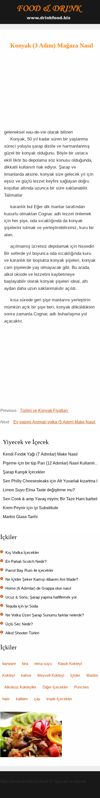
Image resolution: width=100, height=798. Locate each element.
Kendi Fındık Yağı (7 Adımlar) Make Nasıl (41, 454)
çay (37, 699)
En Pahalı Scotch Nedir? (26, 561)
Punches (81, 687)
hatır (6, 699)
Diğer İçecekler (55, 687)
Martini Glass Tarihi (21, 517)
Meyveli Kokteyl (50, 675)
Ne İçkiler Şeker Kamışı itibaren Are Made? (42, 579)
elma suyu (43, 663)
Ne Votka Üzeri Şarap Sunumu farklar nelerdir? (45, 615)
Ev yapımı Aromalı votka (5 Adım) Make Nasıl (54, 422)
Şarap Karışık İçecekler (24, 472)
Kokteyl (8, 675)
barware (9, 663)
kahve (26, 675)
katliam (22, 699)
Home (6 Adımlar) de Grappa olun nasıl (38, 588)
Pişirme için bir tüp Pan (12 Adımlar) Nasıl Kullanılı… (51, 463)
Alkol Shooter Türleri (22, 633)
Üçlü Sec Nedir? (19, 624)
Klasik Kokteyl (70, 663)
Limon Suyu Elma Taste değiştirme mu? (39, 490)
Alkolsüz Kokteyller (20, 687)
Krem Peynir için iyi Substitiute (31, 508)
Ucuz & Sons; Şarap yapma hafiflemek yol (41, 597)
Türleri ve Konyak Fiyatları (44, 410)
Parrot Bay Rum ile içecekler (29, 570)
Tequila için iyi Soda (22, 606)
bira (25, 663)
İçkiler (75, 675)
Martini (92, 675)
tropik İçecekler (59, 699)
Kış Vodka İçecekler (22, 552)
